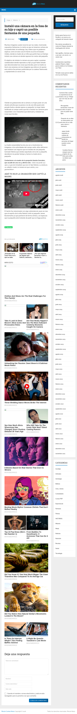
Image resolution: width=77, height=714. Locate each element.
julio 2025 (58, 240)
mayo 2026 (58, 190)
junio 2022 (58, 424)
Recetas (57, 543)
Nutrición (58, 538)
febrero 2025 (59, 264)
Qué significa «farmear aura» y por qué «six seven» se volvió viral (64, 55)
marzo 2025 (59, 259)
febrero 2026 (59, 205)
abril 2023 (58, 374)
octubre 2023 (59, 344)
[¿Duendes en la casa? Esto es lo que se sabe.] (11, 247)
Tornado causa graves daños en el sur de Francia (64, 74)
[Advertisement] (26, 88)
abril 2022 (58, 429)
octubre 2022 (59, 404)
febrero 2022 (59, 438)
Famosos (58, 508)
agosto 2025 (59, 235)
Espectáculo (59, 503)
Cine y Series (59, 489)
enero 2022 (58, 443)
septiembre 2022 (60, 409)
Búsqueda (64, 25)
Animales (58, 474)
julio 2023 (58, 359)
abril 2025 (58, 255)
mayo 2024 (58, 309)
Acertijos (58, 469)
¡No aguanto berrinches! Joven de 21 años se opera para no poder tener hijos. (67, 109)
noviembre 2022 (60, 399)
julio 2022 (58, 419)
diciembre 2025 (60, 215)
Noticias (57, 533)
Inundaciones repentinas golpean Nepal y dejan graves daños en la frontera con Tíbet (63, 65)
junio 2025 (58, 245)
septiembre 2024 (60, 289)
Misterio (24, 39)
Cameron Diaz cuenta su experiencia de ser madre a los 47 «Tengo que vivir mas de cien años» (66, 96)
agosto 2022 (59, 414)
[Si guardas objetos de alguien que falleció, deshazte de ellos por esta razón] (26, 247)
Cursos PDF (59, 498)
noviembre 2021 (60, 453)
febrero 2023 (59, 384)
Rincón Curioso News (8, 711)
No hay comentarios (39, 39)
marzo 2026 (59, 200)
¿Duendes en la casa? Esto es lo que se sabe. (10, 255)
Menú (4, 10)
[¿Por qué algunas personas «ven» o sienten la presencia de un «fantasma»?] (41, 247)
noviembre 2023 (60, 339)
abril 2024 (58, 314)
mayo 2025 (58, 250)
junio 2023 (58, 364)
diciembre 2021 (60, 448)
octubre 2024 (59, 284)
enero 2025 (58, 269)
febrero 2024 (59, 324)
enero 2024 (58, 329)
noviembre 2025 (60, 220)
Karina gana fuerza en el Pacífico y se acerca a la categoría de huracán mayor (64, 37)
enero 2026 (58, 210)
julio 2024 (58, 299)
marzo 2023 (59, 379)
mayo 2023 (58, 369)
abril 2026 (58, 195)
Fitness (57, 513)
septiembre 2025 (60, 230)
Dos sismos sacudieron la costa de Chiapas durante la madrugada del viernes (64, 46)
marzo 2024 (59, 319)
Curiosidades (59, 494)
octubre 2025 (59, 225)
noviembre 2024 (60, 279)
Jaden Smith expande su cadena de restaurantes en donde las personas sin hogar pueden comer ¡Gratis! (67, 138)
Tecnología (58, 553)
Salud (57, 548)
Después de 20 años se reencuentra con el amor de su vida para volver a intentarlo (67, 122)
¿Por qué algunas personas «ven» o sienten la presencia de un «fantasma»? (40, 255)
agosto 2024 (59, 294)
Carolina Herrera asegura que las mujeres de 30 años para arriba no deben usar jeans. (68, 155)
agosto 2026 (59, 175)
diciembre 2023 (60, 334)
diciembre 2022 (60, 394)
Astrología (58, 479)
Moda (57, 528)
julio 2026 (58, 180)
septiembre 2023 (60, 349)
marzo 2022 (59, 433)
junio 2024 (58, 304)
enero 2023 (58, 389)
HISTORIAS (58, 518)
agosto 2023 (59, 354)
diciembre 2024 (60, 274)
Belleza (57, 484)
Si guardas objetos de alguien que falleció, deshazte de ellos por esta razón (25, 255)
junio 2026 (58, 185)
